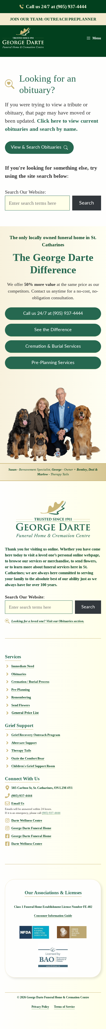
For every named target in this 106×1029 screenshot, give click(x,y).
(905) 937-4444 (21, 796)
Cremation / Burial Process (30, 682)
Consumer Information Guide (53, 915)
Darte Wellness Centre (26, 820)
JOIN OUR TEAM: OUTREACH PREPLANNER (53, 19)
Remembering (21, 697)
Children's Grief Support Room (33, 766)
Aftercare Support (23, 743)
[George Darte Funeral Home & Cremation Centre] (23, 38)
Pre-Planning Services (53, 363)
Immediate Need (22, 666)
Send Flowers (20, 705)
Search (86, 203)
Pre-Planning (20, 689)
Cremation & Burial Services (53, 346)
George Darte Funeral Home (31, 828)
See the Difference (53, 330)
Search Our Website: (25, 192)
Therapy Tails (21, 750)
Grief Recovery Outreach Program (35, 735)
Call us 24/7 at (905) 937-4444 (56, 6)
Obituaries (18, 674)
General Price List (25, 713)
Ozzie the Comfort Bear (27, 758)
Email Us (17, 803)
